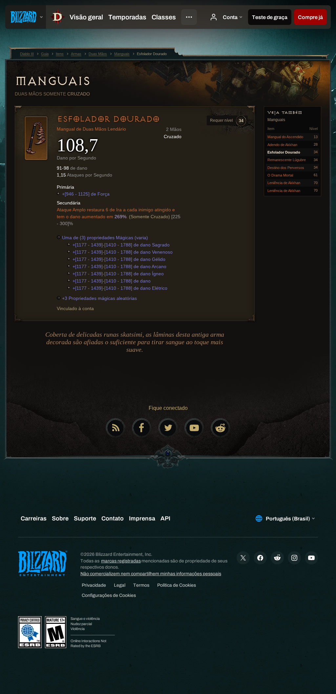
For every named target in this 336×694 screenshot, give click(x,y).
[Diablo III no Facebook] (142, 428)
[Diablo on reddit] (220, 428)
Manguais (52, 81)
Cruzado (78, 93)
